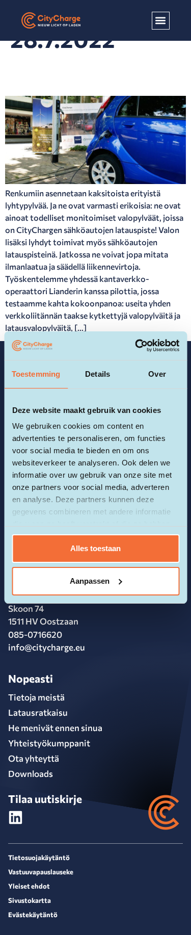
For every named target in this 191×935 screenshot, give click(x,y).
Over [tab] (157, 374)
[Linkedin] (15, 817)
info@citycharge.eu (46, 647)
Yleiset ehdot (29, 886)
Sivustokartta (29, 900)
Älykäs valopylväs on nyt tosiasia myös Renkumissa (78, 72)
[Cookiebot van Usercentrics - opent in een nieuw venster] (136, 345)
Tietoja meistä (36, 697)
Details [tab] (97, 374)
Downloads (30, 773)
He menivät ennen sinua (55, 727)
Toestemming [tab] (36, 374)
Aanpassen (90, 581)
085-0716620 (35, 634)
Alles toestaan (95, 548)
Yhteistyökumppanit (49, 743)
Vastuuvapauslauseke (40, 872)
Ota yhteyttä (33, 758)
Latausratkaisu (38, 712)
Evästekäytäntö (33, 915)
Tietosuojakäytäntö (39, 857)
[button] (161, 21)
